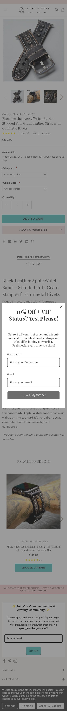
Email (10, 374)
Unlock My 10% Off (33, 395)
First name (14, 354)
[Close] (61, 307)
